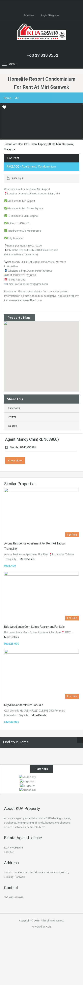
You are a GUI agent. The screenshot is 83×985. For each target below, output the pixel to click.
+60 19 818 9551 (42, 55)
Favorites (29, 15)
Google (12, 425)
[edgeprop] (27, 781)
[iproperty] (27, 785)
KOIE (48, 926)
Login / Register (50, 15)
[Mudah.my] (27, 776)
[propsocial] (27, 789)
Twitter (12, 416)
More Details (27, 559)
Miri (17, 98)
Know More (15, 460)
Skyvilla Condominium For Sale (23, 705)
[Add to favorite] (4, 108)
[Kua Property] (41, 37)
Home (7, 98)
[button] (46, 356)
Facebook (14, 408)
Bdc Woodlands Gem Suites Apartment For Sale (34, 626)
